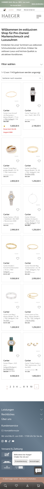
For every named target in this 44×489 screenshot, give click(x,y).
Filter (8, 64)
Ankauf (19, 10)
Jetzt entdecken (38, 4)
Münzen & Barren (29, 10)
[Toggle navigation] (39, 17)
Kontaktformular (11, 430)
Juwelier (11, 10)
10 (31, 386)
